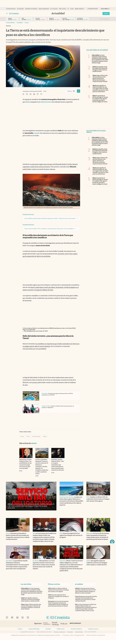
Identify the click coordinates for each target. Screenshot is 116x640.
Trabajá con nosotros (93, 628)
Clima (72, 8)
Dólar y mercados (44, 8)
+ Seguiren (71, 91)
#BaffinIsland (53, 328)
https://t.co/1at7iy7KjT (29, 329)
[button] (112, 542)
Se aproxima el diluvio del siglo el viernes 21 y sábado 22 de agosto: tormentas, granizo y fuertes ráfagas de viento (100, 99)
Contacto (20, 628)
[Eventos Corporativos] (47, 623)
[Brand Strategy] (55, 624)
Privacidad (70, 631)
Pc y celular (53, 8)
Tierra (28, 436)
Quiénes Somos (60, 628)
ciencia (27, 22)
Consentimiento (79, 631)
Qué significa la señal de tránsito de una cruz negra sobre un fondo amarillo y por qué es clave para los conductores (100, 88)
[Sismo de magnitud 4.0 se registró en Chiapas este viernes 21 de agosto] (71, 525)
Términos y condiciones (59, 631)
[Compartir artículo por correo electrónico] (37, 94)
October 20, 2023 (43, 331)
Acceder (106, 13)
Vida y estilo (62, 8)
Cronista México (10, 22)
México (45, 436)
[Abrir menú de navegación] (7, 13)
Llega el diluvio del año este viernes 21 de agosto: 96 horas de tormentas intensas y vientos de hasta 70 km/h (100, 78)
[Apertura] (38, 624)
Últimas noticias (11, 8)
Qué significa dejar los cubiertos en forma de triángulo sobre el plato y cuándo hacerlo (99, 69)
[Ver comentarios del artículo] (41, 94)
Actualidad (20, 8)
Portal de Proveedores (76, 628)
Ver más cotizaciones (104, 19)
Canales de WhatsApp (34, 628)
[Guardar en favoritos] (78, 91)
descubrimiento (36, 436)
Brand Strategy (79, 8)
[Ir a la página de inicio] (14, 13)
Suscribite (48, 628)
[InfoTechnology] (75, 623)
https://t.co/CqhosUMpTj (69, 328)
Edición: (104, 8)
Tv (68, 8)
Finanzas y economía (31, 8)
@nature (59, 328)
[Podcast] (64, 624)
